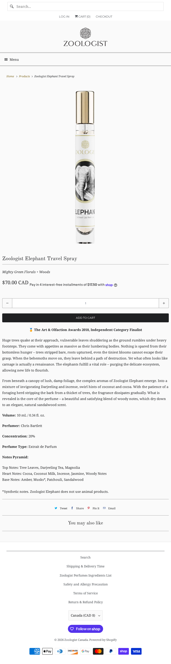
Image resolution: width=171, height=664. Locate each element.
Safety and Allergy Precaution (85, 584)
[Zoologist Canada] (85, 38)
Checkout (104, 16)
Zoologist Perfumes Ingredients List (86, 575)
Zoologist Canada (76, 640)
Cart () (84, 16)
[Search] (11, 6)
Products (25, 76)
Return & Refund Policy (85, 602)
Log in (64, 16)
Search (85, 557)
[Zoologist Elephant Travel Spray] (85, 167)
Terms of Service (85, 593)
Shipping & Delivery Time (85, 566)
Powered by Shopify (103, 640)
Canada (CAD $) (83, 615)
